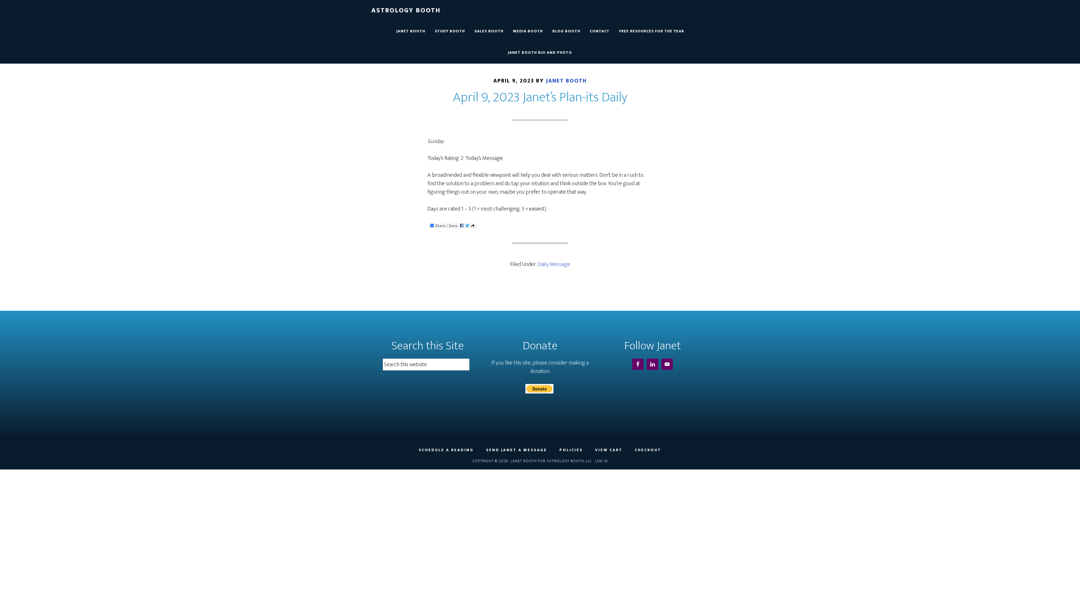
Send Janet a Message (516, 450)
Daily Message (554, 264)
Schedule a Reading (446, 450)
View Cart (608, 450)
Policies (571, 450)
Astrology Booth (405, 10)
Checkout (648, 450)
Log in (601, 461)
